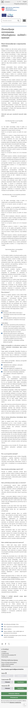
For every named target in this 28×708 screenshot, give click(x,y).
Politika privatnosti (5, 666)
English (25, 1)
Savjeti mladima (7, 629)
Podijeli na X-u (9, 644)
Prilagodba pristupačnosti (20, 3)
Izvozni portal (4, 656)
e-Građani (3, 651)
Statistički (5, 686)
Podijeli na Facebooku (5, 644)
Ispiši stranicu (2, 644)
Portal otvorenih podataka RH (8, 655)
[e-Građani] (8, 2)
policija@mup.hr (15, 577)
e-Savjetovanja (5, 653)
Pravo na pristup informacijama (9, 662)
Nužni (3, 673)
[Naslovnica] (14, 9)
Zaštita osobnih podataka (7, 664)
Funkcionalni (5, 679)
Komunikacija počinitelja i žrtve (11, 624)
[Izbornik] (24, 20)
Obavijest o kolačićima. (15, 702)
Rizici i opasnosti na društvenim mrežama (14, 626)
